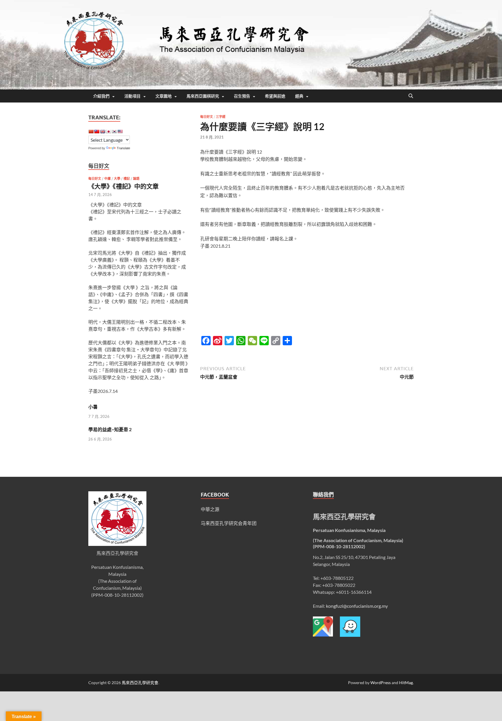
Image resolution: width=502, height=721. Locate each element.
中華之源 (210, 509)
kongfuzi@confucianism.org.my (357, 606)
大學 (117, 179)
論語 (136, 179)
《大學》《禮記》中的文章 (123, 186)
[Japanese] (108, 131)
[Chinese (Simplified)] (91, 131)
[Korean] (114, 131)
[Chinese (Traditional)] (96, 131)
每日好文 (206, 117)
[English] (102, 131)
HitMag (406, 682)
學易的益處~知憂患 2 (110, 429)
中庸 (107, 179)
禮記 (126, 179)
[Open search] (410, 96)
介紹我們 (101, 96)
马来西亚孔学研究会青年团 (229, 523)
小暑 (93, 406)
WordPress (380, 682)
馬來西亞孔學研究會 (140, 682)
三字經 (220, 117)
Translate (123, 148)
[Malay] (120, 131)
